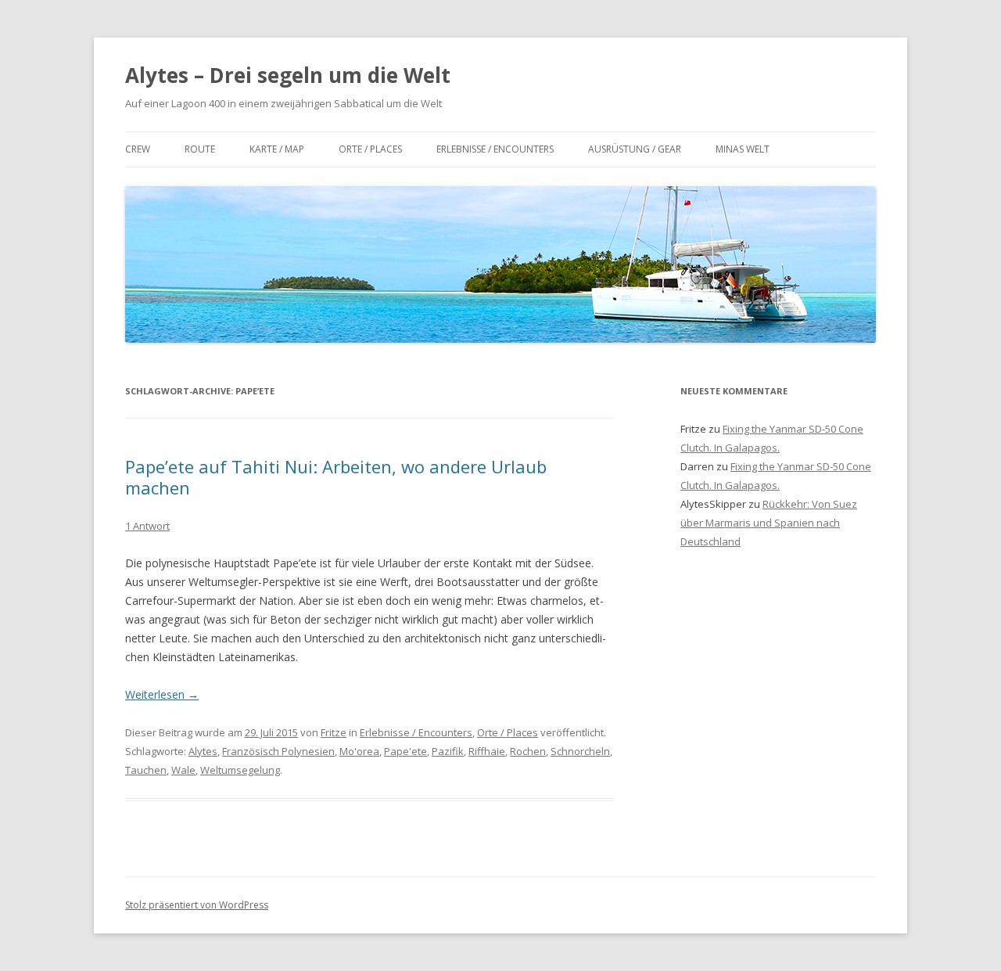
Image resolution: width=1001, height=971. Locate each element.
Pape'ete (405, 751)
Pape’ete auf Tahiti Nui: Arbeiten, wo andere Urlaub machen (336, 476)
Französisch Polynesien (278, 751)
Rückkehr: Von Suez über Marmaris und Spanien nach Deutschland (768, 522)
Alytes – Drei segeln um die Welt (287, 75)
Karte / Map (276, 149)
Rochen (528, 751)
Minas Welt (743, 149)
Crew (137, 149)
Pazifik (448, 751)
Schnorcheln (580, 751)
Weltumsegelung (240, 770)
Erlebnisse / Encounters (495, 149)
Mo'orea (359, 751)
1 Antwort (147, 526)
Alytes (202, 751)
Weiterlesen (162, 694)
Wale (183, 770)
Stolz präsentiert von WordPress (196, 905)
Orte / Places (370, 149)
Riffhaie (486, 751)
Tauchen (146, 770)
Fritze (333, 732)
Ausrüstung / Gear (634, 149)
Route (200, 149)
